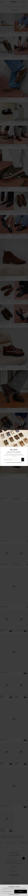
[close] (26, 432)
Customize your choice (7, 891)
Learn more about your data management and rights (14, 462)
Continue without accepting (14, 894)
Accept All (20, 891)
